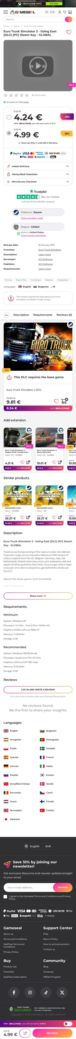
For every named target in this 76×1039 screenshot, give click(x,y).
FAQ (45, 934)
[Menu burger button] (6, 12)
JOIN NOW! (63, 887)
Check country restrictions (33, 235)
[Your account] (59, 12)
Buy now (52, 1033)
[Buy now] (25, 1033)
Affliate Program (52, 977)
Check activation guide (32, 218)
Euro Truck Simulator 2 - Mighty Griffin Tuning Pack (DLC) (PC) (16, 451)
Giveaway (48, 971)
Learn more (45, 254)
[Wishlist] (64, 12)
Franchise (9, 971)
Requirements (42, 314)
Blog (45, 966)
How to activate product (56, 944)
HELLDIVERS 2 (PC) (13, 508)
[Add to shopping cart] (64, 401)
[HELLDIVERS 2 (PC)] (18, 495)
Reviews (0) (64, 314)
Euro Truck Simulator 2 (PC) (24, 389)
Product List (10, 966)
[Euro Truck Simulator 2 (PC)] (38, 347)
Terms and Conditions (46, 896)
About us (8, 934)
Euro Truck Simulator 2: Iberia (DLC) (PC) (47, 451)
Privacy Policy (11, 952)
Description (21, 314)
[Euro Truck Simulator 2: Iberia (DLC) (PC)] (49, 437)
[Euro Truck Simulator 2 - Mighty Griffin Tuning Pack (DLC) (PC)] (18, 437)
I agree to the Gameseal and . (40, 897)
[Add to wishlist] (68, 32)
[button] (69, 12)
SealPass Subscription (15, 977)
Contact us (49, 949)
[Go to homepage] (22, 12)
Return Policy (50, 939)
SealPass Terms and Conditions (14, 945)
